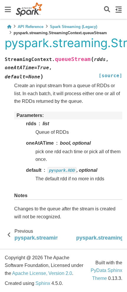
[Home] (9, 27)
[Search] (107, 9)
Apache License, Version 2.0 (42, 273)
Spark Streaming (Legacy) (73, 26)
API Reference (30, 26)
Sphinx (42, 283)
